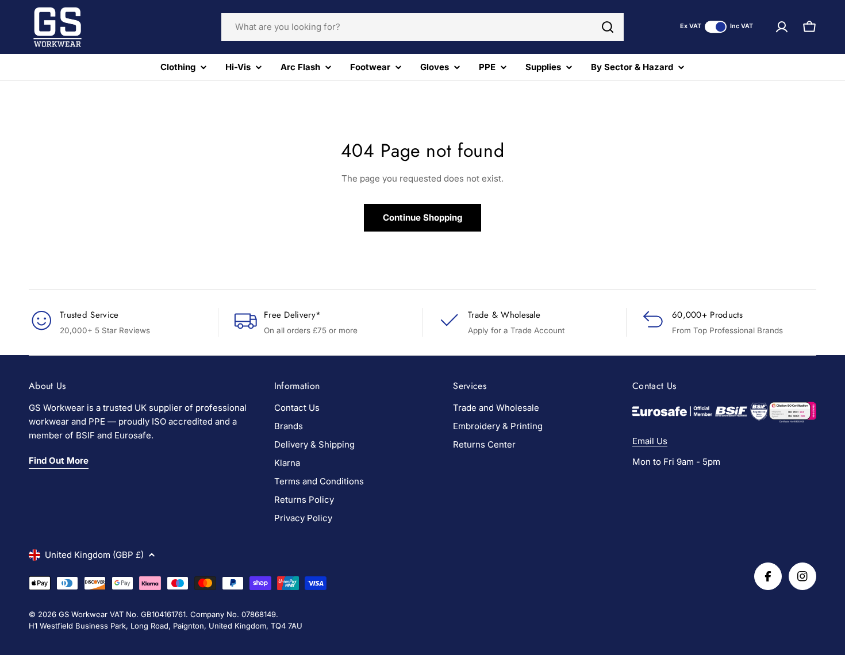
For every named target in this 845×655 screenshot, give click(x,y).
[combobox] (422, 27)
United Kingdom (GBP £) (94, 554)
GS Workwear (83, 614)
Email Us (649, 441)
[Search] (607, 27)
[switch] (716, 27)
